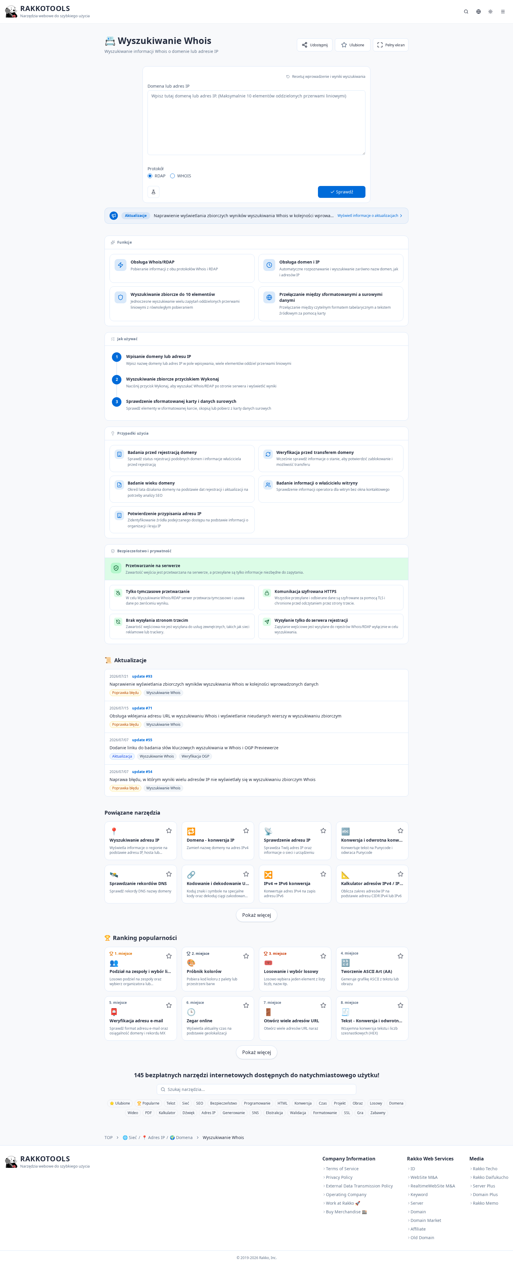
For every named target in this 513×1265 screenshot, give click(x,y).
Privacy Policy (339, 1177)
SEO (199, 1103)
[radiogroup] (256, 176)
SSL (347, 1112)
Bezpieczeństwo (223, 1103)
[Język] (478, 11)
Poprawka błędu (125, 692)
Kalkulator (167, 1112)
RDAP (160, 176)
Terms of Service (342, 1168)
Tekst (171, 1103)
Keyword (419, 1194)
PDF (148, 1112)
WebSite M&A (424, 1177)
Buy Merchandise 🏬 (346, 1211)
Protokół (156, 168)
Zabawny (377, 1112)
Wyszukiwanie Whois (163, 692)
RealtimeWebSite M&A (433, 1186)
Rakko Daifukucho (490, 1177)
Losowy (376, 1103)
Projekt (340, 1103)
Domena (396, 1103)
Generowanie (234, 1112)
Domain (418, 1211)
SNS (255, 1112)
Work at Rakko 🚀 (343, 1203)
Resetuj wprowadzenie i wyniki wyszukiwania (328, 76)
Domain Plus (485, 1194)
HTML (282, 1103)
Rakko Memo (485, 1203)
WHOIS (184, 176)
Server (417, 1203)
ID (413, 1168)
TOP (108, 1137)
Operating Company (346, 1194)
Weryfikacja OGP (195, 756)
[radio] (150, 175)
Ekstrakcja (274, 1112)
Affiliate (418, 1229)
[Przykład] (153, 192)
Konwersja (303, 1103)
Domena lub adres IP (168, 86)
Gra (360, 1112)
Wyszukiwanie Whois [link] (223, 1137)
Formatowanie (325, 1112)
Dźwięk (188, 1112)
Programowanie (257, 1103)
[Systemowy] (490, 11)
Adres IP (209, 1112)
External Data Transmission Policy (359, 1186)
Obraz (358, 1103)
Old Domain (422, 1237)
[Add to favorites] (169, 830)
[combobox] (260, 1089)
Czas (323, 1103)
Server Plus (484, 1186)
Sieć (185, 1103)
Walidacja (298, 1112)
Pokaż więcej (256, 915)
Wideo (133, 1112)
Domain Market (426, 1220)
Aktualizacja (122, 756)
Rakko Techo (485, 1168)
